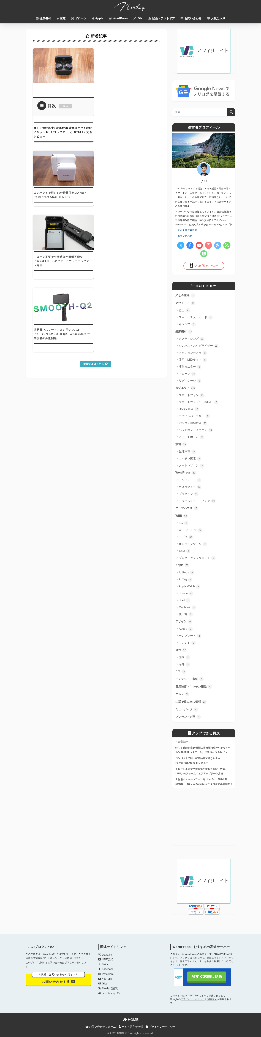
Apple (99, 18)
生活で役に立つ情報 (190, 701)
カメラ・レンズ (191, 338)
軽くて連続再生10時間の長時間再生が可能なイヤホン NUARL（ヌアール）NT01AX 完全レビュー (202, 750)
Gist (104, 983)
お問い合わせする (58, 979)
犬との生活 (184, 295)
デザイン (183, 621)
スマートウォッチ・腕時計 (198, 402)
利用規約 (212, 999)
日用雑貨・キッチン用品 (193, 686)
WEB (181, 515)
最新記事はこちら (94, 363)
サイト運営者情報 (132, 1026)
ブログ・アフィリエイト (196, 557)
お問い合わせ (193, 18)
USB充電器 (188, 409)
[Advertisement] (203, 820)
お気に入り (217, 18)
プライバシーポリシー (193, 999)
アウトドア (184, 302)
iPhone (185, 593)
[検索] (231, 112)
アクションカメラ (192, 352)
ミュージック (186, 709)
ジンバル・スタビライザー (198, 345)
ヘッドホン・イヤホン (195, 429)
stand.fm (106, 954)
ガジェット (185, 387)
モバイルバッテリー (193, 416)
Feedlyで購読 (109, 988)
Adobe (185, 628)
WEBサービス (190, 530)
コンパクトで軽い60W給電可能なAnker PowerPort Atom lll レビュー (197, 760)
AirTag (185, 579)
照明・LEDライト (192, 359)
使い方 (185, 614)
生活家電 (187, 451)
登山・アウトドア (163, 18)
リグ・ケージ (189, 380)
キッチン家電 (189, 458)
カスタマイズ (189, 486)
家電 (62, 18)
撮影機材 (45, 18)
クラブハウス (186, 508)
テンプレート (189, 479)
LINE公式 (107, 959)
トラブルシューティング (197, 500)
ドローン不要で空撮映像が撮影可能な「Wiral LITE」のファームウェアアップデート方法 (200, 771)
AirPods (186, 572)
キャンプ (186, 324)
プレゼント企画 (187, 716)
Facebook (107, 969)
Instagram (107, 974)
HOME (132, 1020)
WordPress (120, 18)
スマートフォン (191, 395)
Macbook (187, 607)
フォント (186, 642)
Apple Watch (189, 586)
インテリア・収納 (188, 678)
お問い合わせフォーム (102, 1026)
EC (183, 522)
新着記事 (183, 741)
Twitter (105, 964)
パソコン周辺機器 (192, 423)
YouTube (106, 978)
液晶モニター (189, 366)
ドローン (80, 18)
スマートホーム (191, 436)
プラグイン (188, 493)
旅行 (180, 649)
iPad (184, 600)
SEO (184, 550)
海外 (184, 664)
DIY (140, 18)
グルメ (182, 694)
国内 (184, 657)
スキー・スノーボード (195, 317)
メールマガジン (111, 993)
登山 (184, 310)
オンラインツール (192, 543)
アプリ (185, 536)
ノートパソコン (191, 465)
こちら (56, 957)
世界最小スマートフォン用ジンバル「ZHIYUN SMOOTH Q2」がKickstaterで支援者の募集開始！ (204, 781)
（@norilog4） (48, 954)
